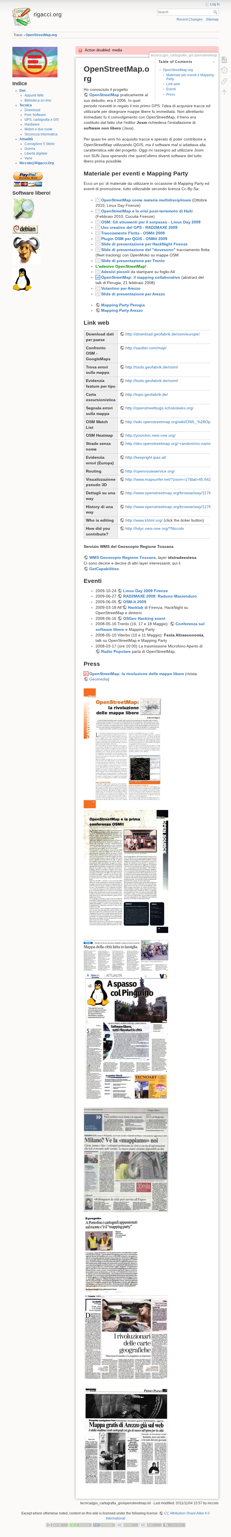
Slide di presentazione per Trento (133, 260)
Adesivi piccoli (115, 271)
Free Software (35, 115)
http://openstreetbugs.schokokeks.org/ (159, 408)
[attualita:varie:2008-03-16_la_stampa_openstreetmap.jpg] (126, 1336)
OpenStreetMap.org (41, 35)
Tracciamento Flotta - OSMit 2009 (133, 233)
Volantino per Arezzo (121, 288)
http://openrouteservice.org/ (150, 471)
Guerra (30, 149)
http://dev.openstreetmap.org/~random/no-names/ (169, 443)
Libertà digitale (36, 153)
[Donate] (80, 1525)
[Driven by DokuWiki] (174, 1525)
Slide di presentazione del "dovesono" (138, 249)
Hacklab (135, 607)
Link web (173, 84)
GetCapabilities (104, 569)
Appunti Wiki (34, 95)
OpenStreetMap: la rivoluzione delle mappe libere (136, 673)
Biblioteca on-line (38, 100)
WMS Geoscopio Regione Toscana (122, 557)
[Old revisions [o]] (224, 70)
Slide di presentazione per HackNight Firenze (144, 244)
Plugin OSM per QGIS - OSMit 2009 (134, 238)
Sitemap (212, 19)
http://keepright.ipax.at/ (145, 457)
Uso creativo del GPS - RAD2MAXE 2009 (139, 227)
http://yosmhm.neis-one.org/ (150, 435)
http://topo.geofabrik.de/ (146, 394)
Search (216, 12)
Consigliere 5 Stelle (40, 144)
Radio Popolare (116, 651)
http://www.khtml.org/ (144, 520)
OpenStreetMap (104, 95)
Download (32, 110)
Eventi (171, 89)
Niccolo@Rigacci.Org (36, 163)
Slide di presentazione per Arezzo (133, 294)
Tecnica (25, 105)
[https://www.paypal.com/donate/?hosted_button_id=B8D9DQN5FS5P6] (27, 177)
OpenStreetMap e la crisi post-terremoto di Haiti (147, 211)
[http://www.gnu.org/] (26, 250)
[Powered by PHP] (104, 1525)
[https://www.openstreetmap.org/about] (23, 209)
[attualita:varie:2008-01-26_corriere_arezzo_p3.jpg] (126, 1435)
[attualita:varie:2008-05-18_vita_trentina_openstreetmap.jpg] (126, 1036)
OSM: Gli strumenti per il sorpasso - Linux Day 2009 (151, 222)
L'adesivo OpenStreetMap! (120, 266)
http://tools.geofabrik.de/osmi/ (151, 367)
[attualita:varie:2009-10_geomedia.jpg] (126, 871)
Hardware (32, 124)
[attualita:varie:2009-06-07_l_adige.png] (126, 955)
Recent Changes (190, 19)
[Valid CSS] (150, 1525)
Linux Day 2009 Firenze (145, 591)
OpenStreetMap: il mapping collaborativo (140, 277)
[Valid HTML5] (127, 1525)
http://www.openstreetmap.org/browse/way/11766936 (172, 493)
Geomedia (98, 679)
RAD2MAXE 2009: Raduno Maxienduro (160, 596)
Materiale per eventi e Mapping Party (190, 77)
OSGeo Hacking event (144, 618)
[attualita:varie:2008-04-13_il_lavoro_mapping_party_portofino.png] (112, 1253)
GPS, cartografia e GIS (42, 120)
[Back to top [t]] (224, 92)
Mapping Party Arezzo (122, 310)
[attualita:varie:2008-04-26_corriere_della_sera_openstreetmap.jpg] (126, 1159)
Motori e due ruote (38, 129)
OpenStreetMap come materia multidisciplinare (146, 200)
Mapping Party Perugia (123, 305)
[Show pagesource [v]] (224, 59)
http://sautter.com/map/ (145, 348)
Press (170, 94)
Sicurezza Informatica (41, 134)
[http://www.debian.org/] (25, 229)
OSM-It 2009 (134, 602)
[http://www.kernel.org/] (22, 280)
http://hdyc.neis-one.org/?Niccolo (154, 528)
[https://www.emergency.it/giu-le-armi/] (34, 62)
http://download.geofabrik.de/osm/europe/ (162, 334)
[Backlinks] (224, 81)
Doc (22, 91)
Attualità (26, 139)
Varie (28, 158)
